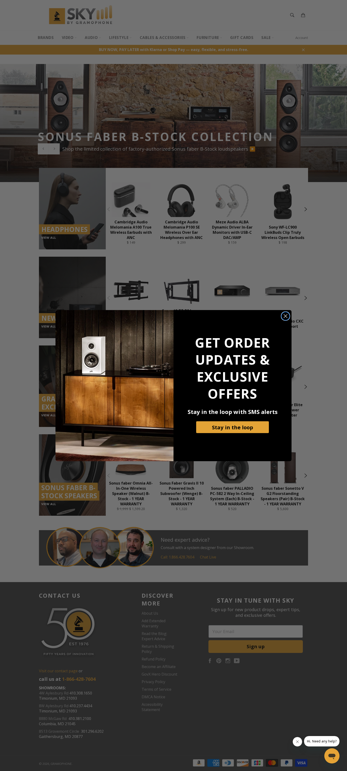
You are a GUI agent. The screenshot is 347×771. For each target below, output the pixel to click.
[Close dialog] (285, 316)
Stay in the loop (232, 427)
